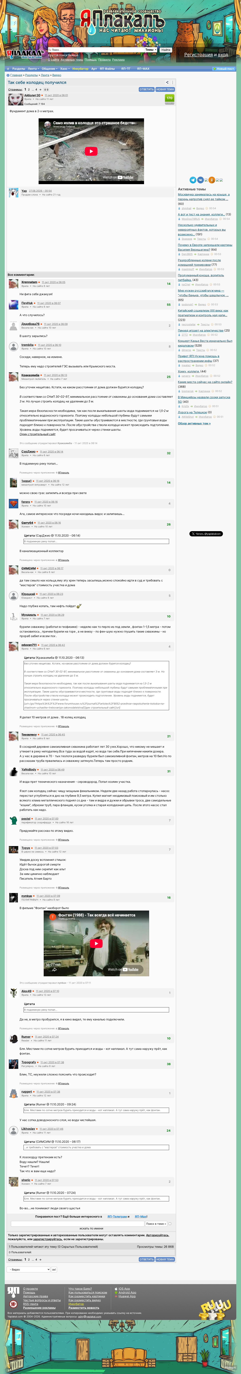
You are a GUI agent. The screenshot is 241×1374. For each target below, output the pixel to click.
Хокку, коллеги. (189, 371)
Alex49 (26, 991)
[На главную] (8, 69)
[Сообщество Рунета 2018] (204, 1309)
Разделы (18, 68)
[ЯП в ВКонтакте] (200, 180)
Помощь (91, 59)
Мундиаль (28, 615)
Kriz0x (185, 406)
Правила (104, 59)
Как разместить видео (85, 1300)
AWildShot (188, 416)
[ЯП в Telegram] (193, 180)
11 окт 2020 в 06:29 (52, 614)
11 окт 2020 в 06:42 (53, 644)
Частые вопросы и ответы (42, 1300)
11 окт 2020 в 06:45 (53, 734)
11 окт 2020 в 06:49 (52, 769)
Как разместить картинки (87, 1296)
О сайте (53, 59)
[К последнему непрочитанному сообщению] (46, 89)
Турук (25, 848)
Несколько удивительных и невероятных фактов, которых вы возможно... (202, 229)
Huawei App (127, 1296)
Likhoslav (28, 1128)
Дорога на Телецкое (192, 412)
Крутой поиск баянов (63, 55)
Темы (149, 49)
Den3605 (187, 254)
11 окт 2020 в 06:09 (56, 324)
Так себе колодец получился (37, 82)
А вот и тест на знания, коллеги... (201, 214)
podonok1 (187, 304)
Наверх (230, 1367)
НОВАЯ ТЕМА (165, 89)
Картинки (203, 254)
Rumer (26, 1037)
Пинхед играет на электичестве (200, 330)
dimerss (186, 350)
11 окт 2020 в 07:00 (46, 818)
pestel (25, 818)
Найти (166, 50)
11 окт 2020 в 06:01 (56, 95)
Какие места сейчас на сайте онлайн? (205, 382)
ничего (186, 375)
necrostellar (189, 324)
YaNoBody (28, 769)
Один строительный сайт (38, 434)
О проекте (30, 1289)
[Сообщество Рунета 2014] (227, 1309)
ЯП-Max (140, 1216)
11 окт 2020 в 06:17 (51, 568)
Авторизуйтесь (157, 1235)
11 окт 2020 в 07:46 (51, 1128)
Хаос (63, 68)
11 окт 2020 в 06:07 (49, 303)
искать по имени (91, 1228)
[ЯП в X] (217, 180)
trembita (27, 345)
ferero (25, 502)
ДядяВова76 (30, 324)
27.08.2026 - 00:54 (40, 190)
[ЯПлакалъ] (25, 54)
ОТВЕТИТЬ (147, 89)
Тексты (201, 238)
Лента (32, 68)
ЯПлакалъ (63, 472)
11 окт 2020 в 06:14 (51, 451)
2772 (185, 334)
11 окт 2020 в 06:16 (47, 480)
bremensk (188, 391)
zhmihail (186, 208)
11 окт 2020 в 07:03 (46, 847)
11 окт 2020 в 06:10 (49, 344)
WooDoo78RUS (191, 218)
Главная (16, 75)
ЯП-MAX (143, 68)
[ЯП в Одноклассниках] (211, 180)
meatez (186, 365)
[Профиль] (15, 99)
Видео (56, 75)
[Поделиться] (167, 82)
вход (223, 54)
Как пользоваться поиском (88, 1292)
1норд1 (26, 481)
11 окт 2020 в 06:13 (55, 375)
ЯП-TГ (125, 68)
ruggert (26, 1091)
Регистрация (198, 54)
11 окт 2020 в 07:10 (47, 991)
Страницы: (15, 89)
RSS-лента (30, 1304)
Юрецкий (28, 594)
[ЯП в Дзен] (206, 180)
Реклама (118, 59)
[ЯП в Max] (221, 180)
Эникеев (187, 238)
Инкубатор (80, 68)
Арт (94, 68)
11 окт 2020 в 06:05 (53, 282)
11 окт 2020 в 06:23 (51, 593)
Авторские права (35, 1296)
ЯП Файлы (107, 68)
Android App (127, 1292)
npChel (186, 284)
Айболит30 (32, 95)
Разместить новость (84, 1308)
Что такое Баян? (80, 1289)
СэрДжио (28, 451)
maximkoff (188, 269)
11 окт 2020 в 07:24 (47, 1036)
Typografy (28, 1062)
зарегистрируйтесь (47, 1239)
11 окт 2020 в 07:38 (52, 1062)
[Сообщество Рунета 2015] (215, 1309)
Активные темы (72, 59)
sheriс (25, 1180)
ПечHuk (27, 303)
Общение (48, 68)
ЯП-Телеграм (117, 1216)
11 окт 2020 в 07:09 (48, 895)
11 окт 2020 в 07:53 (46, 1180)
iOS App (124, 1289)
